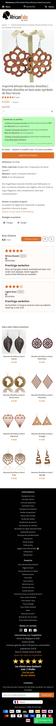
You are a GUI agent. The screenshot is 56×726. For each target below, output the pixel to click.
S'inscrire (46, 695)
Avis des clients (28, 499)
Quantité (6, 107)
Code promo (28, 545)
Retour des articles (28, 516)
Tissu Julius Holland (28, 597)
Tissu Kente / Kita (28, 601)
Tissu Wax (28, 578)
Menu (7, 7)
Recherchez (28, 555)
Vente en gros (28, 542)
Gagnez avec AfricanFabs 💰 (28, 548)
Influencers (28, 552)
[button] (8, 97)
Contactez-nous (28, 506)
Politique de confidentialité (28, 535)
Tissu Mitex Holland (28, 607)
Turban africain (28, 591)
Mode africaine (28, 574)
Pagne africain (28, 568)
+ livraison (15, 102)
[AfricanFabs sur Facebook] (30, 631)
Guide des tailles (28, 519)
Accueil (4, 25)
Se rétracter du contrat (28, 525)
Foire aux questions (28, 503)
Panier (51, 7)
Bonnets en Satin (28, 614)
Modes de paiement (28, 512)
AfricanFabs (36, 707)
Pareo (28, 610)
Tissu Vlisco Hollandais (28, 620)
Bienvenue (9, 2)
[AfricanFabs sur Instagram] (20, 631)
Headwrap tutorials (28, 532)
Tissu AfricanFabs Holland (28, 564)
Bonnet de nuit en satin (28, 617)
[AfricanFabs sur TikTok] (25, 631)
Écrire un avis (31, 239)
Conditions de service (28, 522)
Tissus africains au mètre (28, 571)
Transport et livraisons (28, 509)
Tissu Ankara (28, 581)
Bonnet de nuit (28, 584)
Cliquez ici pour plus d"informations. (18, 211)
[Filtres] (45, 239)
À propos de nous (28, 496)
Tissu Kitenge (28, 604)
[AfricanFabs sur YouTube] (35, 631)
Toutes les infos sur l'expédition (28, 655)
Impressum (28, 539)
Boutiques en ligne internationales (28, 529)
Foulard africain (28, 587)
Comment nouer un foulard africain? (28, 594)
